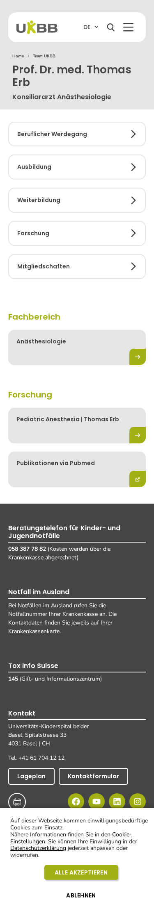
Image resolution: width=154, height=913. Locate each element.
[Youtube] (96, 801)
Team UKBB (44, 56)
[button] (128, 27)
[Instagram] (137, 801)
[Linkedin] (117, 801)
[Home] (36, 27)
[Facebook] (76, 801)
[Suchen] (111, 27)
